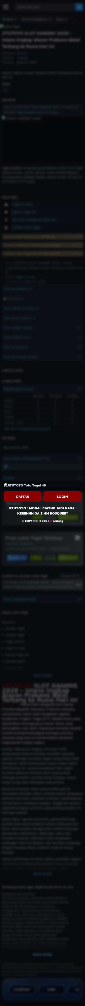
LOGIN (62, 496)
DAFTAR (22, 496)
